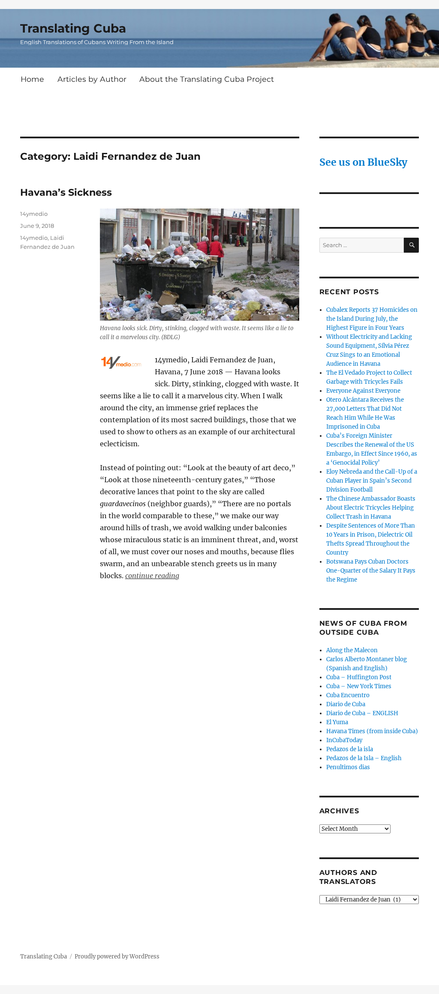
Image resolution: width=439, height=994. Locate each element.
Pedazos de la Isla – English (364, 758)
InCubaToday (344, 740)
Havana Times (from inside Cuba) (372, 731)
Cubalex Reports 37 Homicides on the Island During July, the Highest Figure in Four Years (372, 318)
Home (32, 79)
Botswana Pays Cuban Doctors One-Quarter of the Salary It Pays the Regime (370, 570)
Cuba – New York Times (358, 686)
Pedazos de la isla (349, 749)
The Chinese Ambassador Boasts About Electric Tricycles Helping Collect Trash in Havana (370, 507)
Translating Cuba (73, 28)
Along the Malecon (352, 650)
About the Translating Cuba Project (206, 79)
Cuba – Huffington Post (358, 677)
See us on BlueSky (363, 162)
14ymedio (34, 213)
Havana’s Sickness (66, 192)
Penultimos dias (348, 767)
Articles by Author (91, 79)
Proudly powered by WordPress (117, 956)
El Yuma (337, 722)
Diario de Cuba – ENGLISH (362, 713)
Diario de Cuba (345, 704)
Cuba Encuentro (348, 695)
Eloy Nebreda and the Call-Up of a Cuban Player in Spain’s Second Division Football (371, 480)
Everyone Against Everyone (363, 390)
